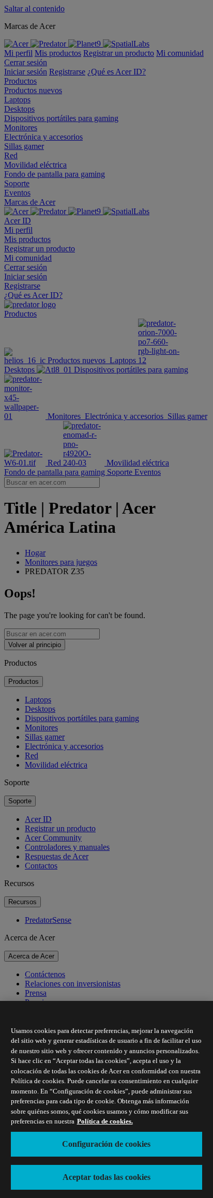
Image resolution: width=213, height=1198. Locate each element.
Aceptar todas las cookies (106, 1177)
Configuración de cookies (106, 1144)
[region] (106, 1099)
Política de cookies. (105, 1121)
